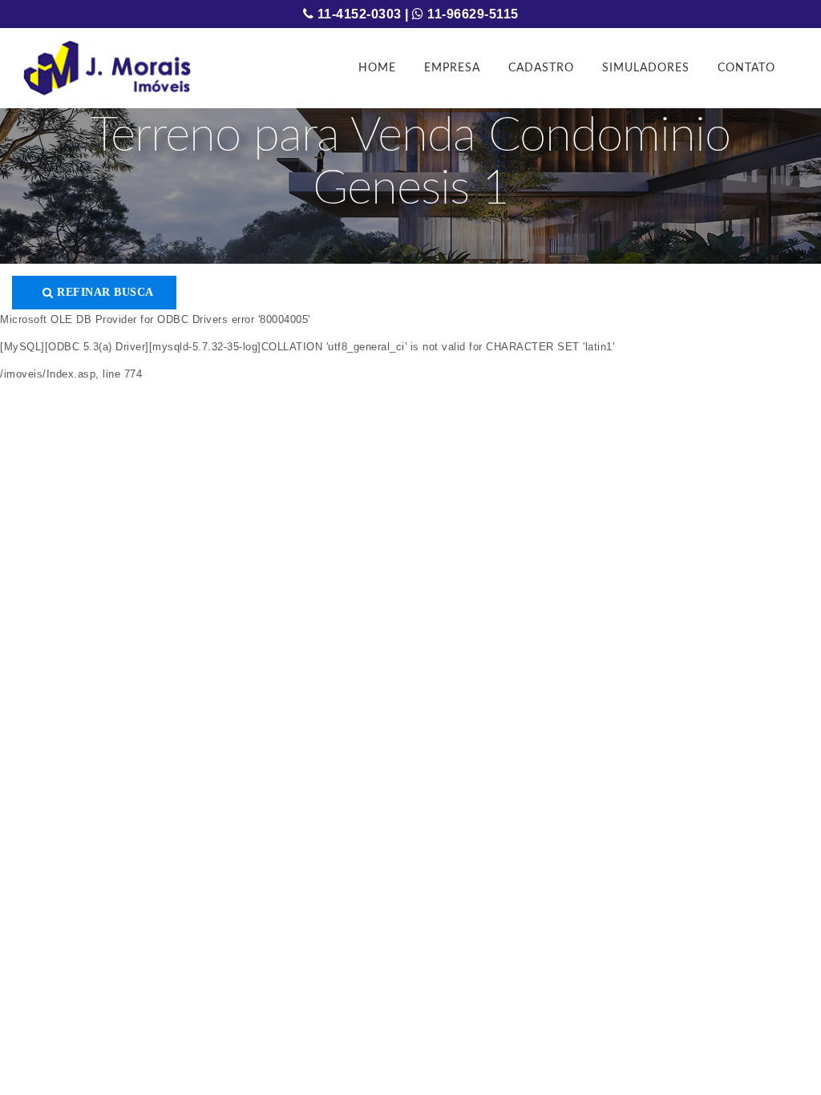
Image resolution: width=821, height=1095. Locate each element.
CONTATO (746, 68)
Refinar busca (104, 292)
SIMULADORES (646, 68)
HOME (377, 68)
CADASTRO (541, 68)
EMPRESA (452, 68)
